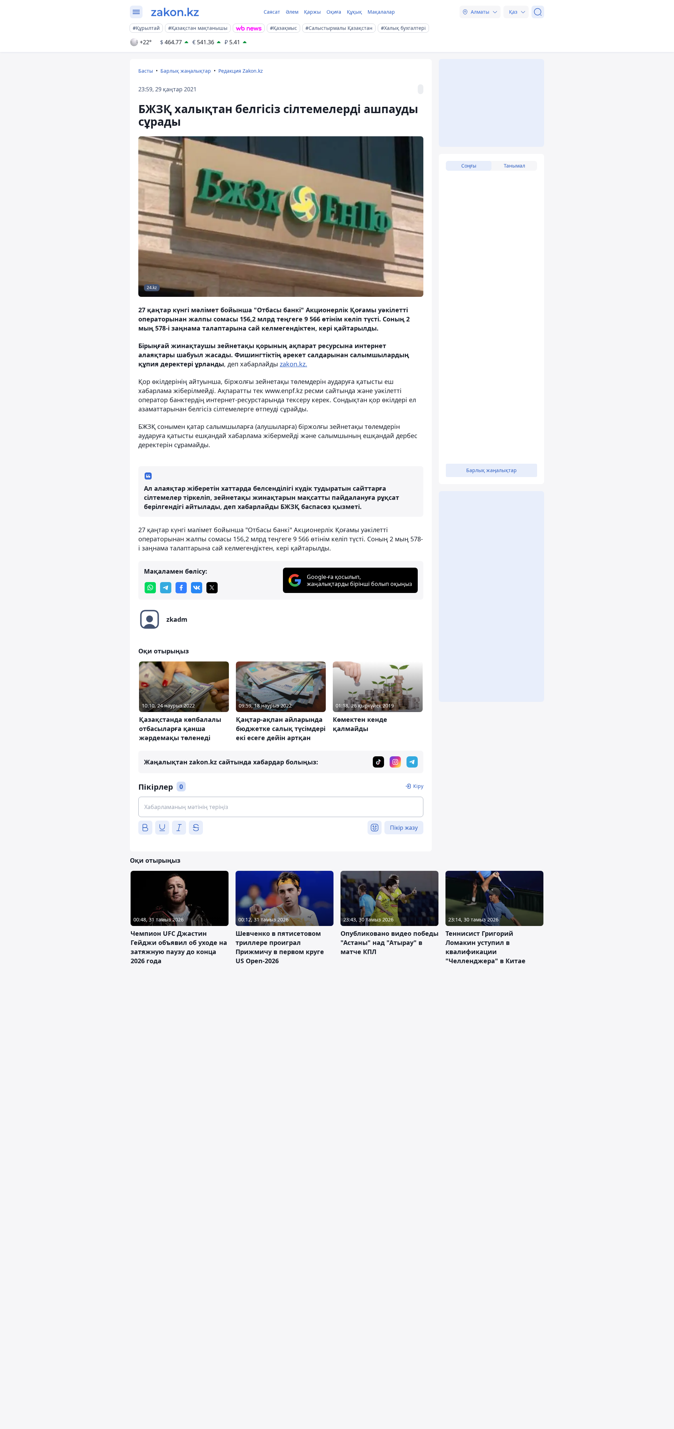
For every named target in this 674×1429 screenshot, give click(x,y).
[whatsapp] (150, 587)
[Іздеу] (537, 12)
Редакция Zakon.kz (240, 70)
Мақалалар (381, 11)
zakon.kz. (293, 364)
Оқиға (333, 11)
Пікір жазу (404, 827)
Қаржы (312, 11)
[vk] (196, 587)
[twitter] (212, 587)
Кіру (418, 786)
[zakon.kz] (175, 12)
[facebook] (181, 587)
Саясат (272, 11)
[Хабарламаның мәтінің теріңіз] (280, 807)
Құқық (354, 11)
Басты (145, 70)
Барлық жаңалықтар (185, 70)
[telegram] (165, 587)
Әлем (292, 11)
